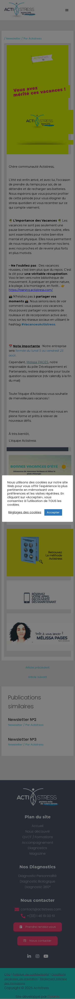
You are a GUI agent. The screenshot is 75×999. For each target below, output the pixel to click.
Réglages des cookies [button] (24, 512)
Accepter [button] (53, 512)
